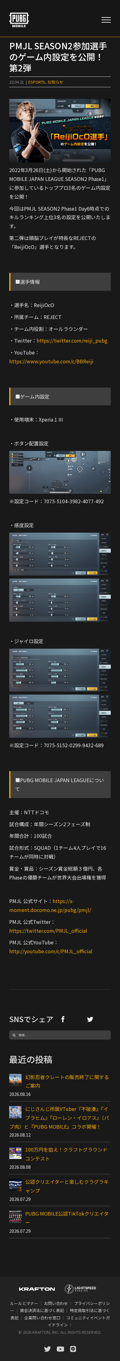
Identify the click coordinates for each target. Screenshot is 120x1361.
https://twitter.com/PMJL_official (48, 930)
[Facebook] (63, 1019)
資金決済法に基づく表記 (42, 1310)
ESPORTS (36, 82)
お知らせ (55, 82)
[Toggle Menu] (106, 20)
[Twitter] (90, 1019)
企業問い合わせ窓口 (42, 1318)
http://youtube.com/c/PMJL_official (50, 951)
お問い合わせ (56, 1303)
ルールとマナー (24, 1303)
